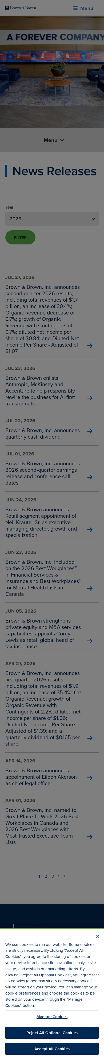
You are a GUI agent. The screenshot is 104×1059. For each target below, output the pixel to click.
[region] (52, 993)
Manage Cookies (52, 1017)
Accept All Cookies (52, 1049)
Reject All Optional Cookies (52, 1033)
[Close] (97, 936)
